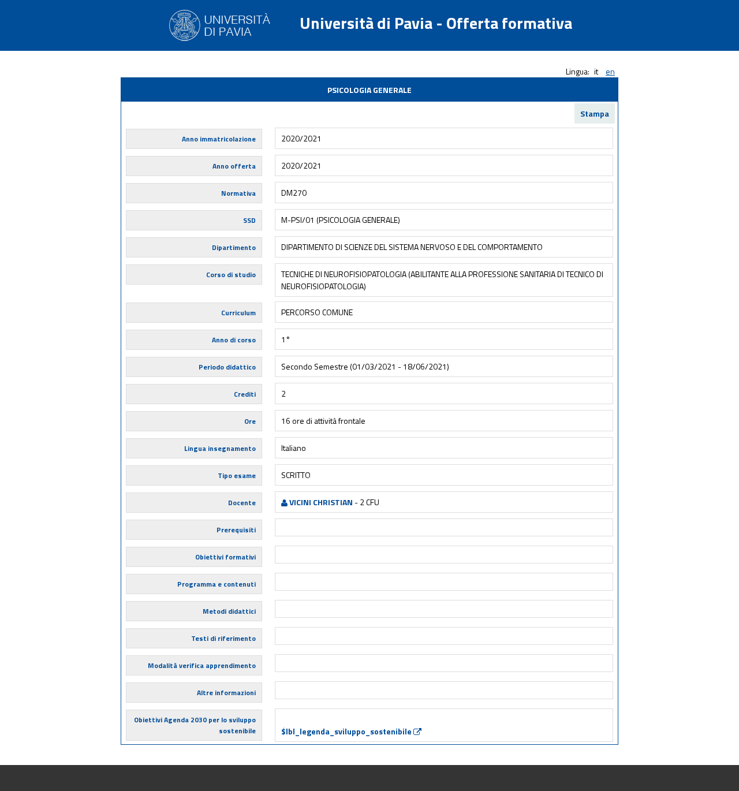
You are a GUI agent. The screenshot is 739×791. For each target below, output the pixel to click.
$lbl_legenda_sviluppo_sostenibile (347, 731)
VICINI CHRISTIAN (320, 502)
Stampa (594, 113)
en (610, 71)
